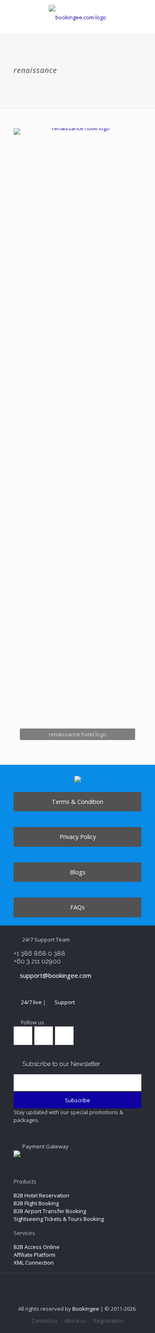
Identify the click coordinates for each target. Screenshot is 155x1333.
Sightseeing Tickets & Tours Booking (59, 1219)
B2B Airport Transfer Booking (50, 1211)
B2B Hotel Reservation (41, 1195)
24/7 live (31, 1002)
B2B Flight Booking (36, 1203)
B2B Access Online (37, 1247)
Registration (108, 1320)
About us (75, 1320)
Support (65, 1002)
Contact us (44, 1320)
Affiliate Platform (34, 1254)
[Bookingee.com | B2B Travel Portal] (77, 16)
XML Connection (34, 1262)
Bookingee (85, 1308)
